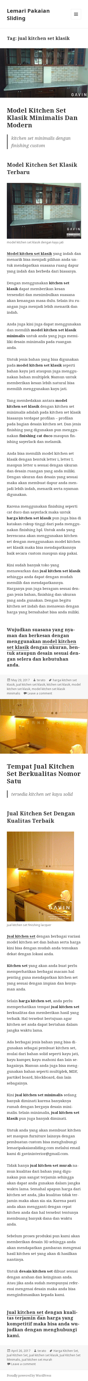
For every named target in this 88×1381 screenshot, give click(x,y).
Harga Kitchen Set (66, 1351)
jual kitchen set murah (37, 1359)
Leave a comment (40, 693)
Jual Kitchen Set (17, 1355)
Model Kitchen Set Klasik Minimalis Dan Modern (42, 117)
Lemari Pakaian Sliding (28, 14)
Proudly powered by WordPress (29, 1375)
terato (41, 680)
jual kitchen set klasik (30, 684)
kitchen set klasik (58, 684)
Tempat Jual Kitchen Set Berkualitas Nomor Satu (44, 773)
